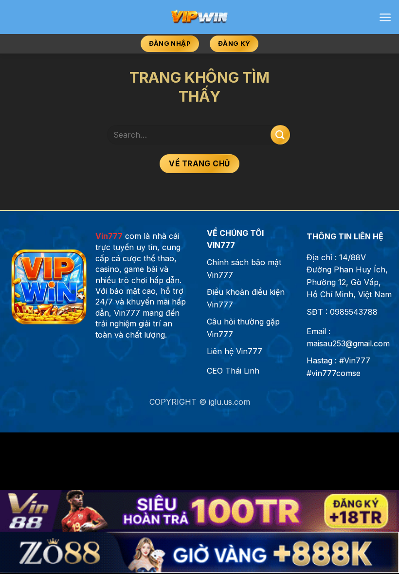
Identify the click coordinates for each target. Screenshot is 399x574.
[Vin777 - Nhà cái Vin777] (199, 17)
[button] (385, 17)
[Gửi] (280, 134)
